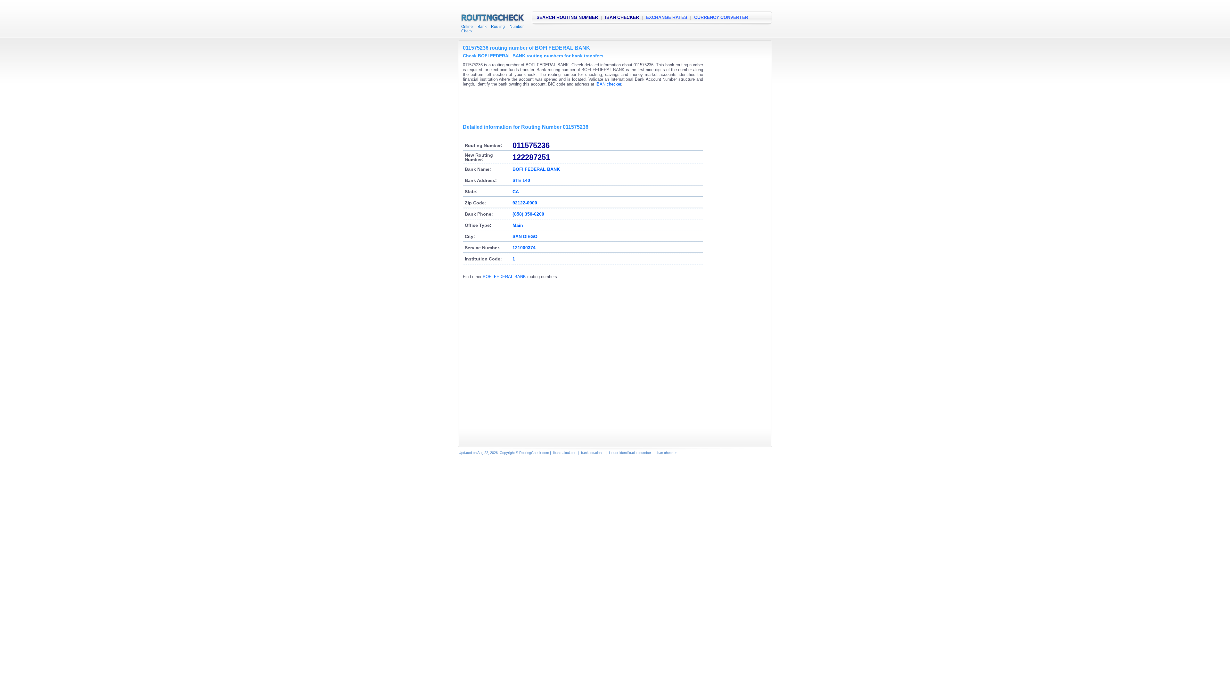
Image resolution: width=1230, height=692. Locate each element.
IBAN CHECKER (622, 17)
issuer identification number (630, 453)
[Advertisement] (579, 105)
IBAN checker (608, 84)
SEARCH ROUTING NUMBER (567, 17)
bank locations (592, 453)
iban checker (667, 453)
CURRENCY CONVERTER (721, 17)
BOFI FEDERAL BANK (504, 276)
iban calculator (564, 453)
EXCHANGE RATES (666, 17)
